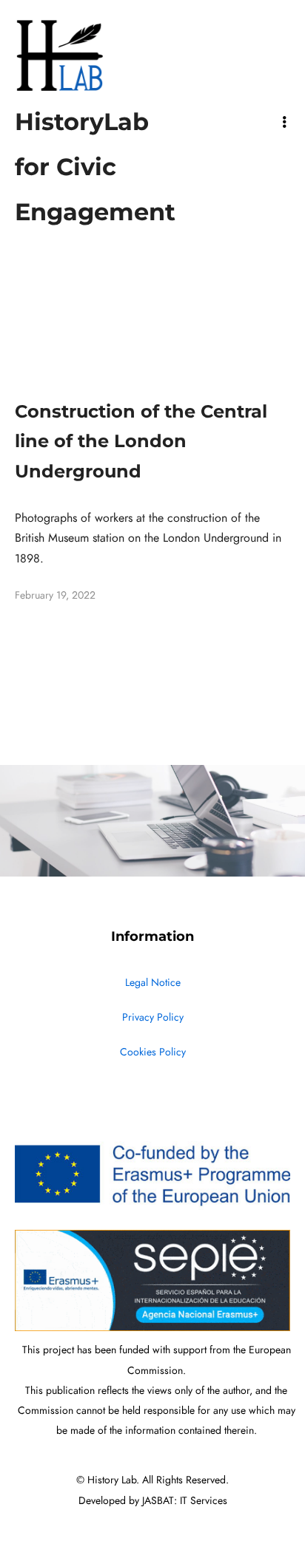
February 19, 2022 (55, 595)
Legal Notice (153, 983)
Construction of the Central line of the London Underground (141, 442)
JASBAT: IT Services (184, 1501)
